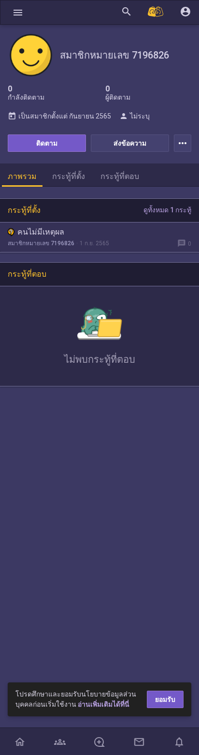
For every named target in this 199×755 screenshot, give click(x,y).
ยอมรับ (165, 699)
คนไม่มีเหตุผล (40, 232)
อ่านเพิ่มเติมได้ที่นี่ (103, 704)
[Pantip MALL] (156, 12)
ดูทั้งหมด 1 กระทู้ (167, 210)
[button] (17, 12)
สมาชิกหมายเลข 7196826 (41, 243)
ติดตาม (46, 143)
